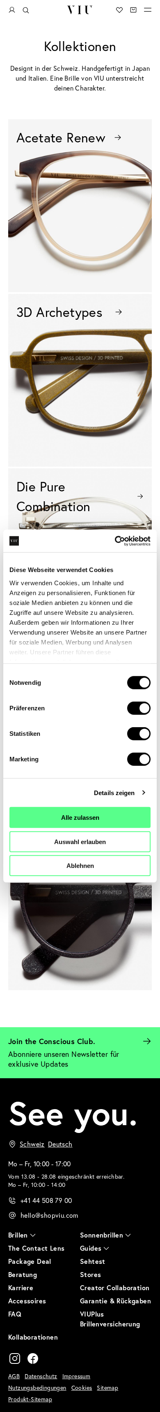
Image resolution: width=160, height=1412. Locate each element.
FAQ (14, 1314)
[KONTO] (12, 10)
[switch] (139, 708)
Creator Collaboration (114, 1287)
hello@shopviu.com (49, 1215)
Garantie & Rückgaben (115, 1300)
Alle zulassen (80, 817)
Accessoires (27, 1300)
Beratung (22, 1274)
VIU (80, 9)
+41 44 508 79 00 (46, 1200)
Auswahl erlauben (80, 841)
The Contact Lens (36, 1248)
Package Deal (29, 1261)
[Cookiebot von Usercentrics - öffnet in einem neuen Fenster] (115, 540)
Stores (90, 1274)
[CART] (133, 9)
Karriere (20, 1287)
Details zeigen (114, 792)
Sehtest (92, 1261)
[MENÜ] (147, 9)
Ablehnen (80, 865)
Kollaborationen (33, 1337)
